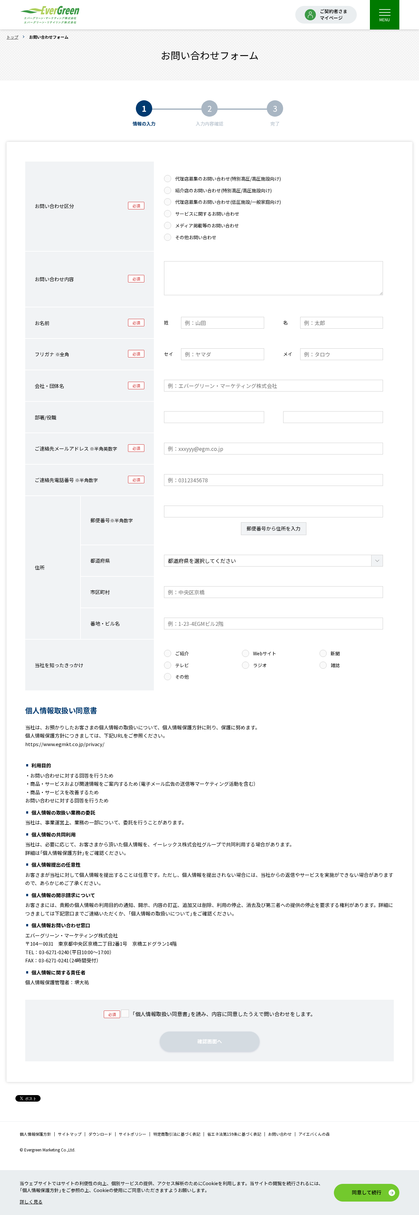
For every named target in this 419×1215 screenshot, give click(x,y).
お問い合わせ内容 (54, 279)
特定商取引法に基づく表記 (176, 1134)
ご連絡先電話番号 (66, 479)
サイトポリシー (132, 1134)
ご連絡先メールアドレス (76, 448)
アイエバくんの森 (314, 1134)
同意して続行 (366, 1192)
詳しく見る (31, 1201)
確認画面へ (209, 1041)
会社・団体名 (49, 385)
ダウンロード (100, 1134)
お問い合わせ (280, 1134)
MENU (384, 19)
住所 (40, 567)
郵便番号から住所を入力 (273, 528)
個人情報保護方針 (35, 1134)
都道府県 (100, 560)
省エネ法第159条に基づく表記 (234, 1134)
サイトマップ (70, 1134)
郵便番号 (111, 520)
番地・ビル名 (105, 623)
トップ (12, 37)
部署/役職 (45, 417)
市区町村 (100, 591)
